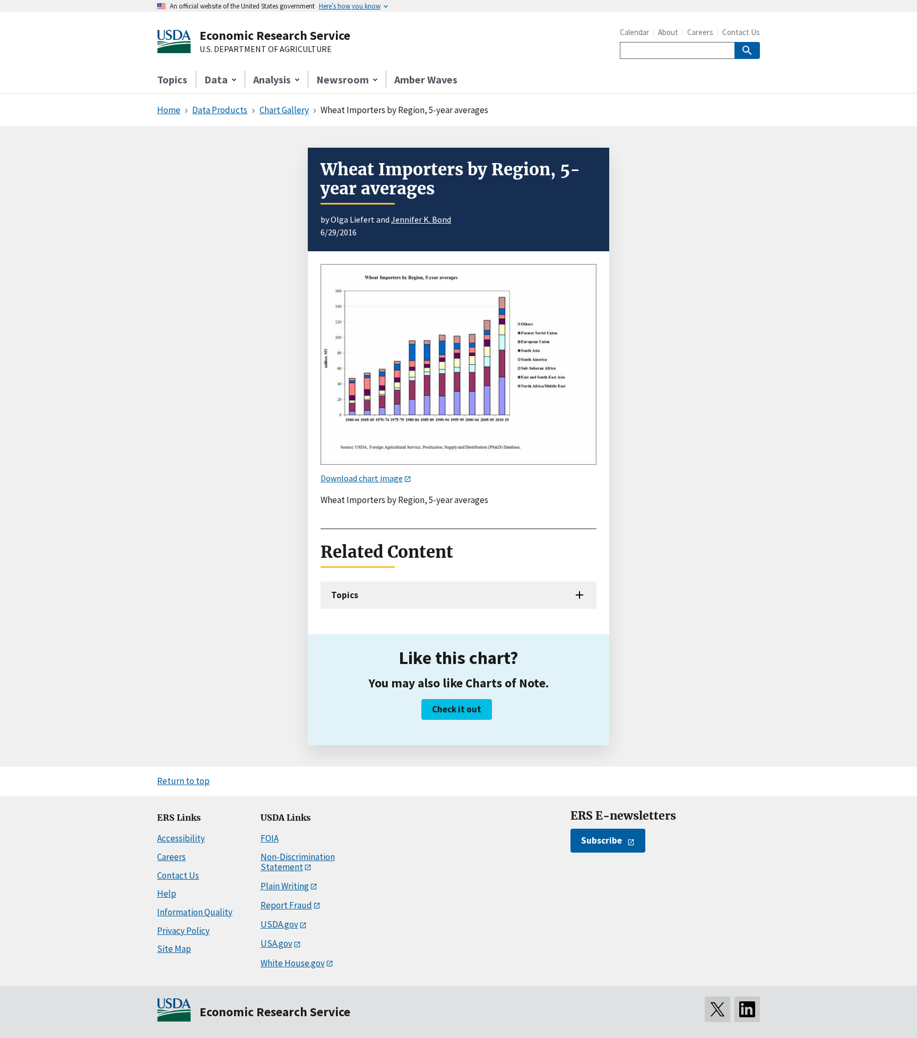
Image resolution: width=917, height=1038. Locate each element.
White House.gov (293, 963)
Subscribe (601, 840)
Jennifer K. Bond (421, 219)
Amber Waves (425, 79)
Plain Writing (285, 886)
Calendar (634, 32)
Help (166, 893)
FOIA (270, 838)
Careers (700, 32)
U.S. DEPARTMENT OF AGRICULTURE (266, 49)
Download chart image (362, 478)
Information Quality (194, 912)
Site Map (174, 949)
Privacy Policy (183, 931)
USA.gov (276, 943)
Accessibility (181, 838)
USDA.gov (279, 924)
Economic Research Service (275, 35)
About (668, 32)
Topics (172, 79)
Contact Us (741, 32)
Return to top (183, 781)
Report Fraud (286, 905)
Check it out (456, 709)
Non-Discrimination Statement (298, 862)
